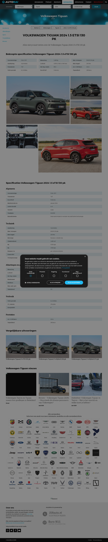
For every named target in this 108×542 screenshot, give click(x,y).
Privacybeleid (66, 268)
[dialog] (54, 271)
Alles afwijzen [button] (55, 282)
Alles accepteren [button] (74, 282)
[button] (32, 283)
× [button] (85, 256)
